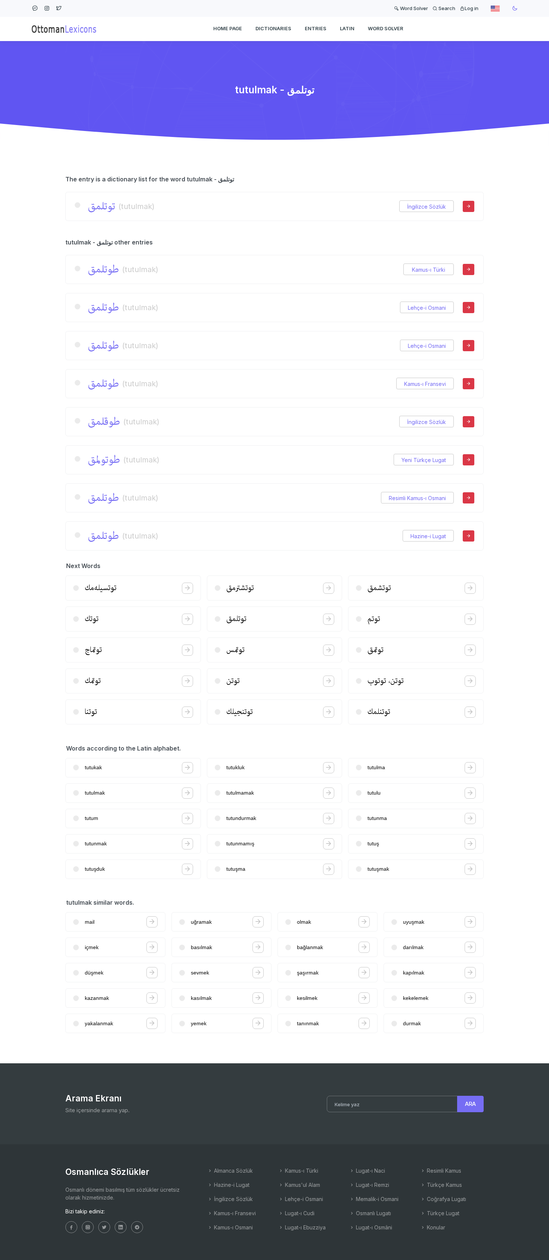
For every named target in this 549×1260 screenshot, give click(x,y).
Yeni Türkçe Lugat (423, 460)
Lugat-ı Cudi (298, 1213)
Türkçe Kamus (443, 1185)
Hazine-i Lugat (428, 536)
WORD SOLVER (385, 28)
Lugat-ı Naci (369, 1170)
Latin (347, 28)
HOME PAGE (227, 28)
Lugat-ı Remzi (371, 1185)
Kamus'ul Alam (301, 1185)
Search (446, 8)
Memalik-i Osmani (376, 1199)
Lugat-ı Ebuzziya (304, 1227)
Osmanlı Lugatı (372, 1213)
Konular (435, 1227)
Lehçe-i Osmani (427, 308)
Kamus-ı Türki (428, 269)
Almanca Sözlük (233, 1170)
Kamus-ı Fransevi (425, 384)
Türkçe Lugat (442, 1213)
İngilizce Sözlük (426, 206)
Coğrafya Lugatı (445, 1199)
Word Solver (413, 8)
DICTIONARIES (273, 28)
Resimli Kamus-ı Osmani (417, 498)
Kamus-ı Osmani (233, 1227)
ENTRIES (315, 28)
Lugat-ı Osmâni (373, 1227)
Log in (471, 8)
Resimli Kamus (443, 1170)
